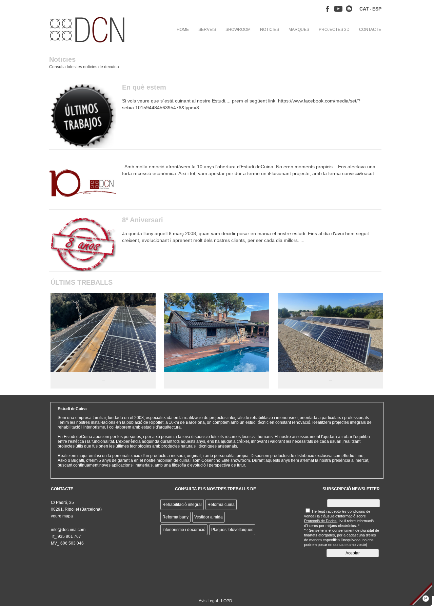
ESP (376, 9)
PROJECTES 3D (334, 29)
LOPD (226, 601)
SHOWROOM (238, 29)
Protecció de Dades (320, 521)
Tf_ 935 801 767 (66, 536)
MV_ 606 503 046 (67, 543)
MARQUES (299, 29)
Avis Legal (208, 601)
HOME (183, 29)
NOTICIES (269, 29)
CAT (364, 9)
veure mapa (62, 516)
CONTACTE (370, 29)
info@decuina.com (68, 529)
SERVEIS (207, 29)
